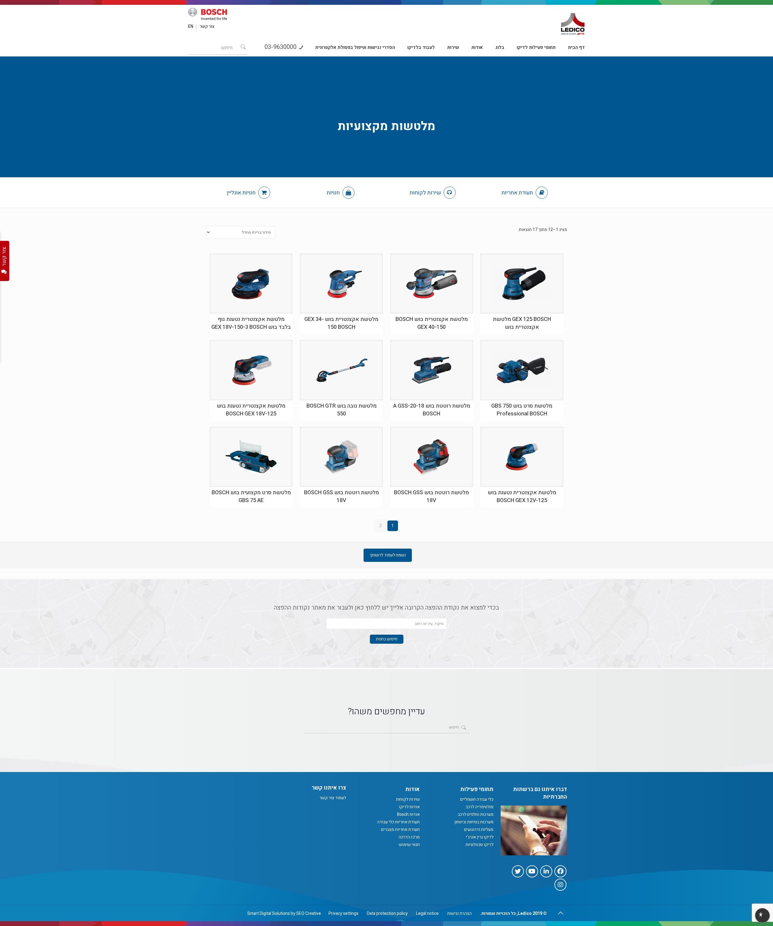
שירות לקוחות (426, 193)
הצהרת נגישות (459, 913)
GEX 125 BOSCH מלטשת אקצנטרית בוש (522, 323)
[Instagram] (560, 885)
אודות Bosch (408, 814)
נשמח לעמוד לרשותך (388, 555)
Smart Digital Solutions (268, 913)
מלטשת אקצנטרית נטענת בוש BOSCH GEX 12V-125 (522, 497)
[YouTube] (532, 871)
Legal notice (427, 913)
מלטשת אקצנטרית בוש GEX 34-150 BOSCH (341, 323)
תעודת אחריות (518, 193)
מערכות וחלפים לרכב (475, 814)
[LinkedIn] (546, 871)
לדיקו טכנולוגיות (479, 844)
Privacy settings (343, 913)
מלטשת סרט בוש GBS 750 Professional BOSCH (521, 410)
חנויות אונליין (242, 193)
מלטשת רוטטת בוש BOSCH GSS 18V (431, 497)
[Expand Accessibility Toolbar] (762, 915)
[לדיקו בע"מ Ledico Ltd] (573, 21)
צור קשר (207, 26)
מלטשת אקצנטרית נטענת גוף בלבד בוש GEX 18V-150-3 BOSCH (251, 323)
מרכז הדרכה (409, 837)
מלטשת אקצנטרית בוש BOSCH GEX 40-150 (432, 323)
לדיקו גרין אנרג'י (479, 837)
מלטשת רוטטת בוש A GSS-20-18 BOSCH (431, 410)
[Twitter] (518, 871)
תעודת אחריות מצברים (400, 829)
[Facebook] (560, 871)
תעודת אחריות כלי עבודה (398, 822)
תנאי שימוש (409, 844)
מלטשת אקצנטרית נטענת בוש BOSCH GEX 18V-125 (251, 410)
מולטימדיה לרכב (479, 807)
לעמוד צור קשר (332, 798)
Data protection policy (387, 913)
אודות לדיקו (409, 807)
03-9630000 (281, 47)
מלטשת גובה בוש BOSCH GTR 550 (341, 410)
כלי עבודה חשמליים (476, 799)
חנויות (334, 193)
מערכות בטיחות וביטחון (473, 822)
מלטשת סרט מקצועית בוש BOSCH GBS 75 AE (251, 497)
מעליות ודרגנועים (478, 829)
